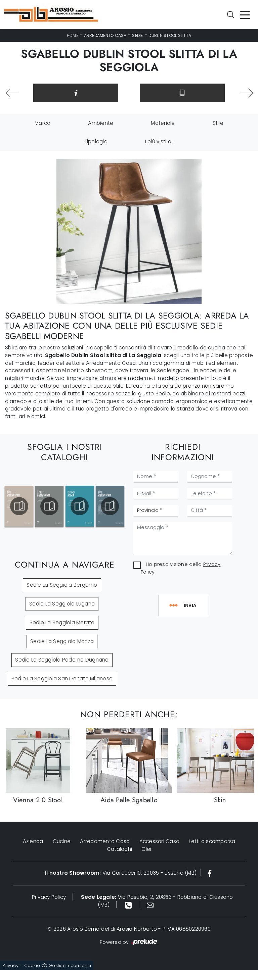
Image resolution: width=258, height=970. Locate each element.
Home (72, 35)
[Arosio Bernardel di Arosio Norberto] (51, 14)
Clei (146, 849)
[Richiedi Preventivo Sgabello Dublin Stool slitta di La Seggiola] (75, 93)
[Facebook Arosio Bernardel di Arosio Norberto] (209, 872)
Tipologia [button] (96, 141)
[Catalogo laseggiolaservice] (110, 506)
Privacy (10, 965)
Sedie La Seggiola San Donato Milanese (62, 678)
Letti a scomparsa (212, 841)
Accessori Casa (159, 841)
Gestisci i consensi (69, 965)
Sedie (137, 35)
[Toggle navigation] (245, 14)
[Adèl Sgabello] (11, 93)
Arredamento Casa (105, 35)
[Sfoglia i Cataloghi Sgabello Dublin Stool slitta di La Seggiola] (182, 93)
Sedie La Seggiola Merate (62, 622)
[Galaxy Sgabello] (246, 93)
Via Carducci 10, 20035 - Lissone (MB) (121, 872)
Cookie (32, 965)
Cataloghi (119, 849)
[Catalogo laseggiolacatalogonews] (80, 506)
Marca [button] (42, 123)
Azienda (33, 841)
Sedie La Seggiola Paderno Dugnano (62, 659)
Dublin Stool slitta (169, 35)
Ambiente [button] (100, 123)
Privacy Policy (49, 897)
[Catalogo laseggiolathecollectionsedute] (19, 506)
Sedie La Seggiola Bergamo (62, 584)
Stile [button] (218, 123)
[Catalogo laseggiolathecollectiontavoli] (49, 506)
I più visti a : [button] (159, 141)
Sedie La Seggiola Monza (62, 641)
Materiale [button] (163, 123)
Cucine (62, 841)
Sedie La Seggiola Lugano (62, 603)
